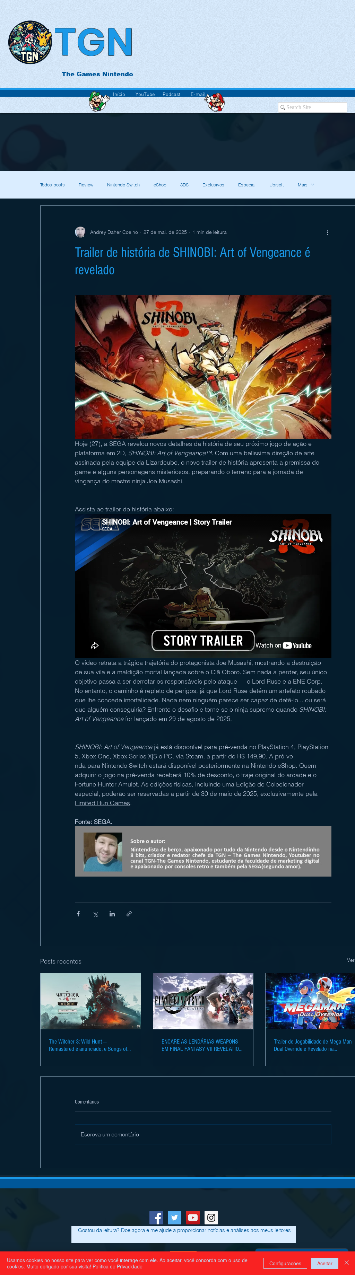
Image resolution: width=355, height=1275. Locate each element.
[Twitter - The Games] (174, 1217)
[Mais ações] (327, 232)
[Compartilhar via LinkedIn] (112, 914)
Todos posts (52, 184)
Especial (247, 184)
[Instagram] (211, 1217)
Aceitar (324, 1263)
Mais (303, 184)
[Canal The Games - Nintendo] (193, 1217)
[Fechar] (347, 1263)
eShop (160, 184)
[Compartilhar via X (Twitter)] (95, 914)
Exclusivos (213, 184)
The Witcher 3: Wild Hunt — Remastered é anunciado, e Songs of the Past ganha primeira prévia (88, 1045)
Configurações (285, 1263)
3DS (184, 184)
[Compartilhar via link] (129, 914)
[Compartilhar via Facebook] (78, 914)
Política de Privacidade (117, 1266)
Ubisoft (276, 184)
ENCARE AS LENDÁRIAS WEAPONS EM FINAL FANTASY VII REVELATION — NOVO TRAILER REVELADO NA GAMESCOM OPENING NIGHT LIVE (202, 1045)
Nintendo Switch (123, 184)
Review (86, 184)
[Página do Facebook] (156, 1217)
